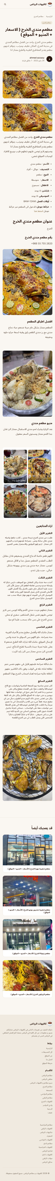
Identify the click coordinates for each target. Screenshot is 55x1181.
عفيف (50, 1112)
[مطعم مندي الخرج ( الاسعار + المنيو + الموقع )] (27, 117)
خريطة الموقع (47, 1063)
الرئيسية (49, 16)
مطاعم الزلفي (47, 1098)
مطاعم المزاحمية (46, 1125)
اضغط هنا (38, 211)
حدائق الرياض (47, 1162)
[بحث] (5, 4)
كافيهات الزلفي (46, 1128)
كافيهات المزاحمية (45, 1147)
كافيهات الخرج (47, 1101)
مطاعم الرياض (47, 1075)
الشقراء (49, 1136)
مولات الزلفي (47, 1158)
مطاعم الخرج (38, 16)
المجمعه (49, 1090)
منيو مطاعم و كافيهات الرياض (41, 1083)
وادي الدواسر (47, 1105)
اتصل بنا (49, 1059)
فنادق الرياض (47, 1151)
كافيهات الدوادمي (45, 1139)
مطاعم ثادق (48, 1143)
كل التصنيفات (47, 1052)
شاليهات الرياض (46, 1132)
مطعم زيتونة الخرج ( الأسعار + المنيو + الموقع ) (31, 953)
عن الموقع (48, 1056)
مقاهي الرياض (47, 1079)
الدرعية (49, 1109)
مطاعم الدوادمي (46, 1094)
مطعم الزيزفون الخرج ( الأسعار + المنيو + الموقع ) (30, 994)
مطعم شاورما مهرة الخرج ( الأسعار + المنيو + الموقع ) (29, 869)
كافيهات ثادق (47, 1154)
